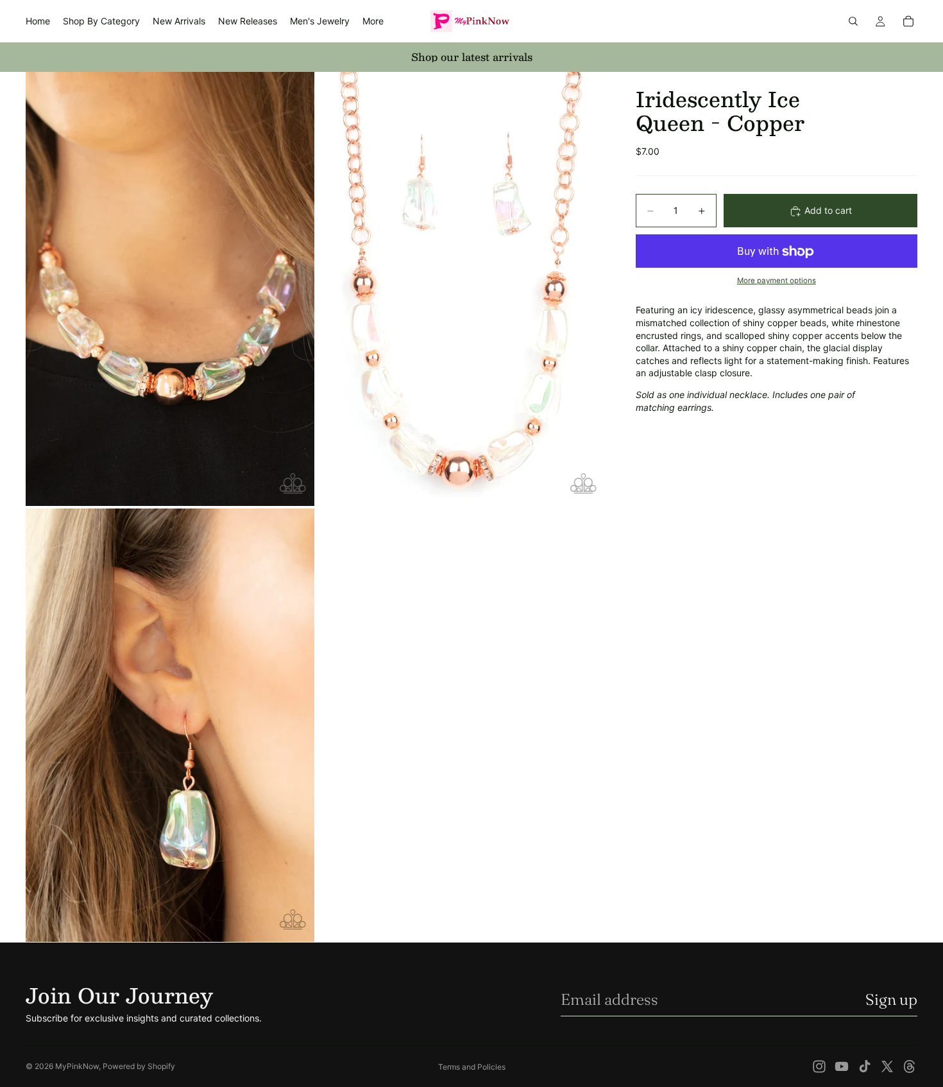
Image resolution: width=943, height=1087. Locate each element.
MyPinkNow (77, 1066)
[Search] (853, 21)
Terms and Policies (471, 1067)
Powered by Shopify (139, 1066)
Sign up (891, 999)
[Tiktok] (864, 1066)
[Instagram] (819, 1066)
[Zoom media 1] (170, 288)
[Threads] (909, 1066)
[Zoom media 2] (460, 288)
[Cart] (908, 21)
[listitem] (373, 21)
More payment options (776, 280)
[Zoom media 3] (170, 725)
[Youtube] (841, 1066)
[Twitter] (887, 1066)
